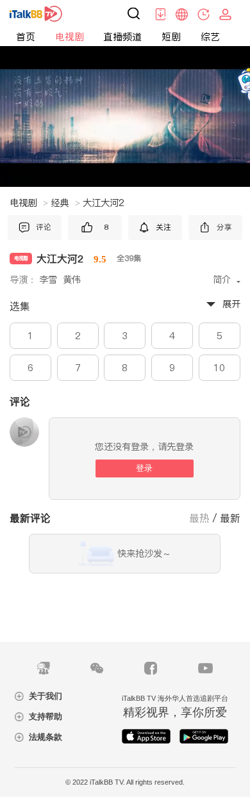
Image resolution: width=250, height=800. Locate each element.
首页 (25, 37)
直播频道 (122, 37)
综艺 (210, 37)
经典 (65, 202)
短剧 (171, 37)
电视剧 (69, 37)
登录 (144, 468)
